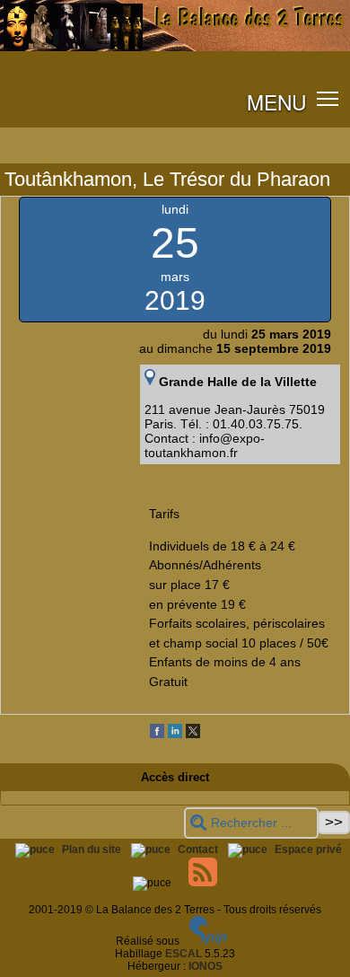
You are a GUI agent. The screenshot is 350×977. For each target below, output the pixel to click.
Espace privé (308, 849)
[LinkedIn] (175, 734)
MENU (276, 101)
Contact (199, 849)
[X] (193, 734)
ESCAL (183, 953)
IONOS (205, 966)
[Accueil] (175, 47)
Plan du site (93, 849)
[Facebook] (157, 734)
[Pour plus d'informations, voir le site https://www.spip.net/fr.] (208, 941)
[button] (328, 98)
